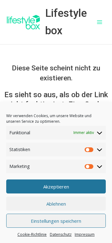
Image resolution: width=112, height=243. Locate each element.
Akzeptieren (56, 186)
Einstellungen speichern (56, 221)
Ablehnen (56, 204)
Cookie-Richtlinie (32, 234)
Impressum (85, 234)
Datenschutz (61, 234)
